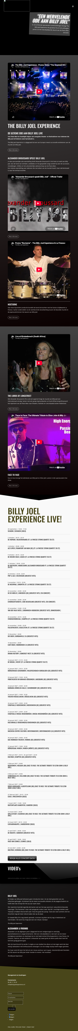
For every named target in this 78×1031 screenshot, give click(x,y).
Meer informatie (13, 150)
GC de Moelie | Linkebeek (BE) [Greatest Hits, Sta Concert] (29, 593)
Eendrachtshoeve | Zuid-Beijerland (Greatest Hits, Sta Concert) (31, 601)
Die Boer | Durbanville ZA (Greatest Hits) (23, 636)
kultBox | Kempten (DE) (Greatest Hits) (22, 757)
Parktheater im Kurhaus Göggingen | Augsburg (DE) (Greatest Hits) (33, 679)
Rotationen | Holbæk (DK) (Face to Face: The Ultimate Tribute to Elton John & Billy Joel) (38, 766)
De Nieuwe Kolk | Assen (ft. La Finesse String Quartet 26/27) (29, 557)
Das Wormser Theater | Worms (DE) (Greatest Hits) (26, 739)
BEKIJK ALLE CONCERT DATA (22, 858)
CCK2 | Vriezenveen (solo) (17, 796)
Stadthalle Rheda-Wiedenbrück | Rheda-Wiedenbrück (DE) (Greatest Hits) (35, 714)
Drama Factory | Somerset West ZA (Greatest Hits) (26, 653)
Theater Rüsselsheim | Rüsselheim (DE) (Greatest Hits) (28, 696)
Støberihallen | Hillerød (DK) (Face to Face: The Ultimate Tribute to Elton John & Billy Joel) (37, 777)
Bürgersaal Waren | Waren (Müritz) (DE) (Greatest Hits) (28, 748)
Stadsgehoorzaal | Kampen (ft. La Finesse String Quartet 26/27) (31, 619)
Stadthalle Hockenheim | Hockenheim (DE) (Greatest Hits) (29, 705)
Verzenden (11, 1009)
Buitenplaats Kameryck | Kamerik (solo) (23, 805)
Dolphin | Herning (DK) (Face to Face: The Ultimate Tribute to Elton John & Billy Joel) (39, 850)
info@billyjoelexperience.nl (16, 984)
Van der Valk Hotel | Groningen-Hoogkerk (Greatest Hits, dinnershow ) (34, 610)
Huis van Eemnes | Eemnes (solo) (19, 841)
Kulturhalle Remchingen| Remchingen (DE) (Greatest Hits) (29, 722)
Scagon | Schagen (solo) (17, 531)
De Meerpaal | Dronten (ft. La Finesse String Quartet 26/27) (29, 584)
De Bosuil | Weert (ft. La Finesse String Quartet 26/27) (27, 662)
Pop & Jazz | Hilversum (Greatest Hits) (22, 576)
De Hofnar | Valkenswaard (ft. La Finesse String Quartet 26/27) (31, 539)
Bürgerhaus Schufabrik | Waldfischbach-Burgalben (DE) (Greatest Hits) (35, 670)
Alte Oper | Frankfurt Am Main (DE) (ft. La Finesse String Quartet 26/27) (34, 548)
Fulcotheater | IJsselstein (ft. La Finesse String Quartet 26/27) (31, 627)
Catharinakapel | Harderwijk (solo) (21, 824)
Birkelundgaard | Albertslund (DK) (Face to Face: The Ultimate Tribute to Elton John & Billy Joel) (37, 787)
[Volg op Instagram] (9, 1017)
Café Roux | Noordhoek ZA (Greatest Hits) (23, 645)
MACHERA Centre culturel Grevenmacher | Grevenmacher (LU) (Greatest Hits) (36, 731)
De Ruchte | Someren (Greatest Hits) (21, 833)
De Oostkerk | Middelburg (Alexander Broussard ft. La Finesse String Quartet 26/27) (37, 566)
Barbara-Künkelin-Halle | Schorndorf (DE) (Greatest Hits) (29, 688)
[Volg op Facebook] (9, 1015)
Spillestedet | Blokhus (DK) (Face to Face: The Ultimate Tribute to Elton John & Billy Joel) (39, 815)
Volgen (12, 1015)
